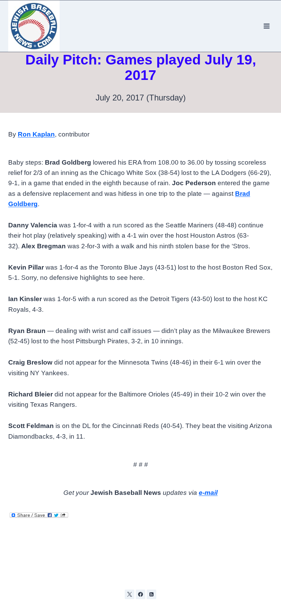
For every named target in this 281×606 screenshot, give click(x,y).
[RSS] (151, 594)
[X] (129, 594)
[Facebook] (140, 594)
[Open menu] (266, 26)
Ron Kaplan (36, 134)
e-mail (208, 492)
